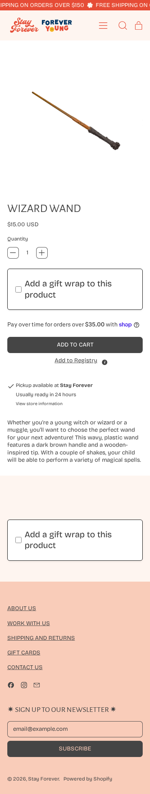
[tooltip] (104, 362)
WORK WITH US (28, 623)
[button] (75, 120)
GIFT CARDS (23, 652)
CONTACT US (25, 667)
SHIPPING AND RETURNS (41, 637)
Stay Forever (43, 779)
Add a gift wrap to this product (68, 289)
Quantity (17, 239)
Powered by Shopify (87, 779)
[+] (42, 253)
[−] (13, 253)
